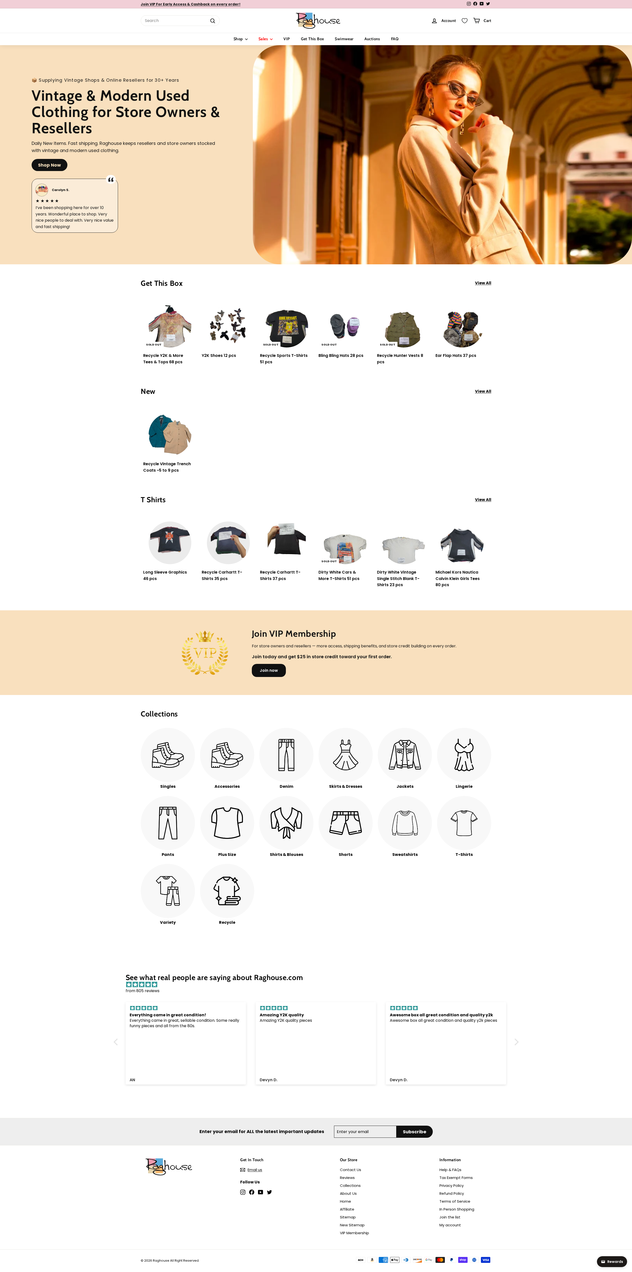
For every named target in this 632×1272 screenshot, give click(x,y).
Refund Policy (451, 1193)
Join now (269, 670)
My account (450, 1225)
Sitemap (348, 1217)
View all (483, 283)
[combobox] (180, 20)
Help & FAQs (450, 1169)
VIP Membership (354, 1232)
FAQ (394, 39)
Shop (239, 39)
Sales (263, 39)
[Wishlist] (464, 20)
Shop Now (49, 165)
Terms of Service (454, 1201)
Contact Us (350, 1169)
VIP (286, 39)
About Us (348, 1193)
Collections (350, 1185)
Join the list (449, 1217)
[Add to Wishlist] (193, 316)
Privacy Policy (451, 1185)
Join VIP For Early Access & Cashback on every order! (190, 4)
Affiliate (347, 1209)
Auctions (372, 39)
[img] (319, 985)
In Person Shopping (456, 1209)
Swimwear (344, 39)
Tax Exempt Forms (456, 1177)
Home (345, 1201)
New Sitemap (352, 1225)
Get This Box (312, 39)
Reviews (347, 1177)
